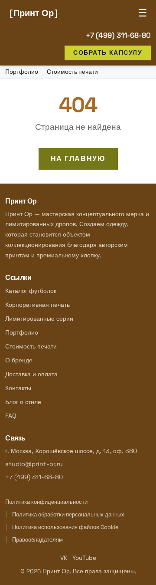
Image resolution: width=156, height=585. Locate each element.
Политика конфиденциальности (46, 502)
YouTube (84, 558)
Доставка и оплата (31, 374)
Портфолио (21, 72)
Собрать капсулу (107, 52)
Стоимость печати (72, 72)
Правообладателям (37, 539)
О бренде (18, 360)
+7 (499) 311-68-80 (118, 35)
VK (63, 558)
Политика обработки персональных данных (68, 514)
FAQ (10, 416)
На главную (78, 158)
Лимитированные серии (39, 318)
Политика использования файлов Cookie (65, 527)
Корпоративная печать (37, 305)
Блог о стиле (23, 402)
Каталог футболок (30, 291)
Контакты (18, 388)
